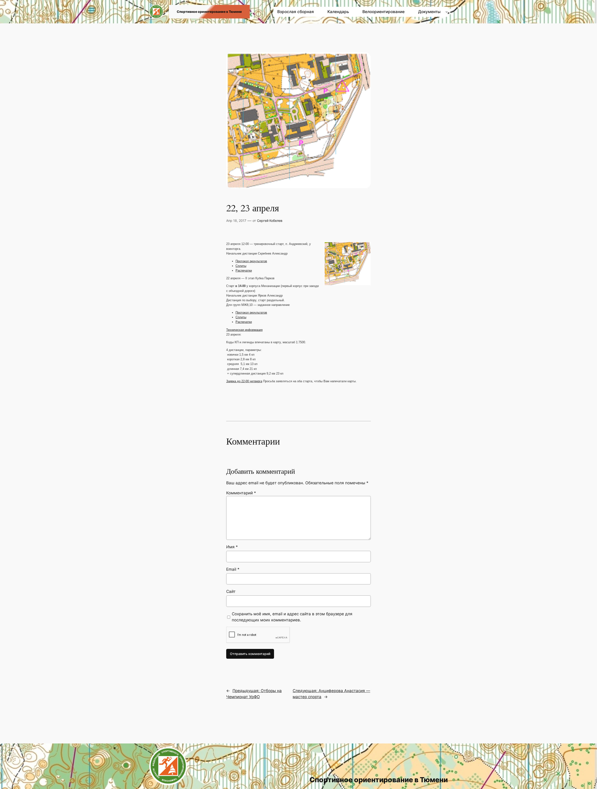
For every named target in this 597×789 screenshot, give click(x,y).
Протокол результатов (251, 261)
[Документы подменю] (446, 12)
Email (232, 569)
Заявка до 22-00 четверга (244, 381)
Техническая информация (244, 330)
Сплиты (241, 266)
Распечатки (244, 270)
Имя (232, 547)
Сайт (231, 591)
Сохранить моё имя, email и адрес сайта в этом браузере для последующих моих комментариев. (292, 617)
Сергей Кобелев (269, 221)
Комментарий (241, 493)
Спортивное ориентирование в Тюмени (209, 12)
